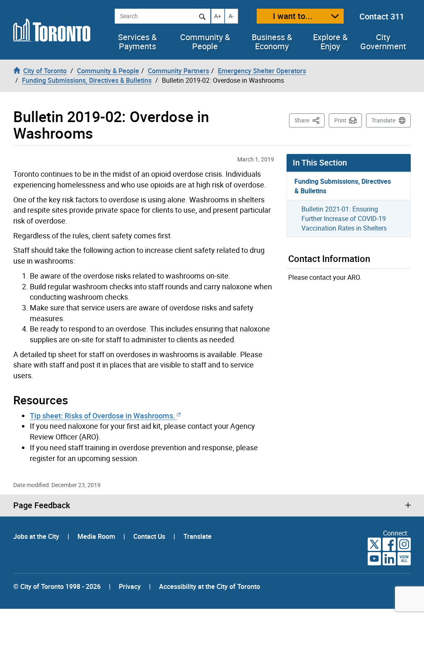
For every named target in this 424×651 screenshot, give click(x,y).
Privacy (130, 586)
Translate (383, 120)
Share (309, 120)
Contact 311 (381, 16)
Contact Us (150, 536)
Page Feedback (41, 505)
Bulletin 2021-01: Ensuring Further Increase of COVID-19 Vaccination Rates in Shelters (344, 218)
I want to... (293, 16)
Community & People (205, 42)
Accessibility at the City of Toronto (209, 586)
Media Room (97, 536)
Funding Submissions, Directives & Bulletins (342, 186)
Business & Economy (272, 42)
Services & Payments (137, 42)
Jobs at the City (37, 536)
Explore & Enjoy (330, 42)
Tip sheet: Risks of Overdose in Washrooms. (103, 415)
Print (340, 120)
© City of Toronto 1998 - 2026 (57, 586)
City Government (383, 42)
